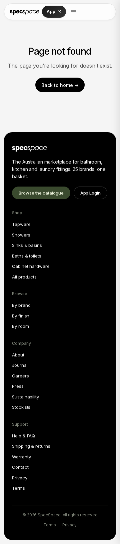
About (18, 354)
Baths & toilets (26, 256)
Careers (20, 375)
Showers (21, 235)
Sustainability (25, 396)
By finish (20, 315)
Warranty (21, 456)
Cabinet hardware (31, 266)
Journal (20, 365)
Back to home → (59, 85)
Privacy (19, 477)
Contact (20, 467)
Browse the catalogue (41, 193)
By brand (21, 305)
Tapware (21, 224)
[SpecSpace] (24, 12)
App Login (90, 193)
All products (24, 276)
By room (20, 326)
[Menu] (73, 12)
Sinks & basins (27, 245)
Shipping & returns (31, 446)
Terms (18, 488)
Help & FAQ (23, 435)
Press (18, 386)
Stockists (21, 407)
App (51, 11)
